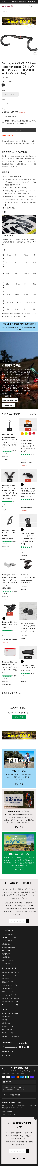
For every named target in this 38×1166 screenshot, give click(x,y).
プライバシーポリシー (9, 1033)
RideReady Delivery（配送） (11, 985)
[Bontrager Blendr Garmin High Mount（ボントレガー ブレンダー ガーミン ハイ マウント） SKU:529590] (10, 579)
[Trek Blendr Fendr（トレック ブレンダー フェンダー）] (28, 665)
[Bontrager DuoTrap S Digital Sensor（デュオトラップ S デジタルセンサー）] (28, 491)
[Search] (34, 11)
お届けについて (7, 1023)
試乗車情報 (5, 979)
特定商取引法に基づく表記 (10, 1036)
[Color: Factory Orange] (22, 433)
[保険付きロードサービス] (19, 842)
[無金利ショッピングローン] (19, 800)
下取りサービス (7, 988)
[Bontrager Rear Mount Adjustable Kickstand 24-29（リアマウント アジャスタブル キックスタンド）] (10, 439)
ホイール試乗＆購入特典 (10, 1001)
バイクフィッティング (9, 995)
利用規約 (5, 1020)
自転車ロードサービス (9, 975)
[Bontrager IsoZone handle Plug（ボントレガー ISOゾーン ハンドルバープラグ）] (28, 621)
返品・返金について (8, 1030)
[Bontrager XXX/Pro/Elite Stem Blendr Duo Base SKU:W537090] (28, 575)
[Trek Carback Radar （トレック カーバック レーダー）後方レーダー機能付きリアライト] (28, 535)
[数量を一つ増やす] (11, 104)
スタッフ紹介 (6, 950)
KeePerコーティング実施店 (10, 998)
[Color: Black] (22, 484)
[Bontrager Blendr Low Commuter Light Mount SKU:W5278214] (10, 533)
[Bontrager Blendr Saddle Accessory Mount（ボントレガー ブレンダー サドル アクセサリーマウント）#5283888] (10, 490)
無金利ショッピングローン (10, 972)
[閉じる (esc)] (35, 1118)
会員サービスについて (9, 937)
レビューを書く (19, 717)
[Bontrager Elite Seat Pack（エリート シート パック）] (10, 623)
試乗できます (6, 944)
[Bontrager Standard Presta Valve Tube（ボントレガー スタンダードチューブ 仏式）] (10, 666)
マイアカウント (7, 964)
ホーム (4, 57)
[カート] (30, 6)
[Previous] (28, 25)
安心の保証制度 (7, 941)
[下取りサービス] (19, 759)
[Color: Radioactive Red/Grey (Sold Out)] (33, 433)
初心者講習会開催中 (8, 947)
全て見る (33, 414)
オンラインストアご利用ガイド (12, 1013)
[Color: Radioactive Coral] (30, 433)
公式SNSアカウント (8, 960)
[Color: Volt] (26, 433)
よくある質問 (6, 1016)
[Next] (32, 25)
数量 (3, 99)
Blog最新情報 (6, 957)
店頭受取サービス (7, 982)
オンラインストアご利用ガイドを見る (12, 1095)
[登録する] (27, 1151)
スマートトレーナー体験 (10, 1005)
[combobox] (19, 11)
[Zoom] (35, 53)
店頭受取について (7, 1026)
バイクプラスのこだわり (10, 934)
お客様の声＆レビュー (9, 954)
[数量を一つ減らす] (4, 104)
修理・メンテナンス (8, 992)
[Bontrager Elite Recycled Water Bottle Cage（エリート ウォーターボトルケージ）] (28, 443)
